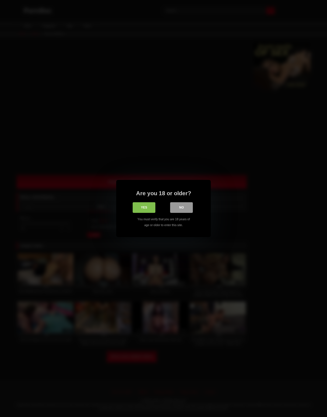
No (181, 207)
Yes (144, 207)
